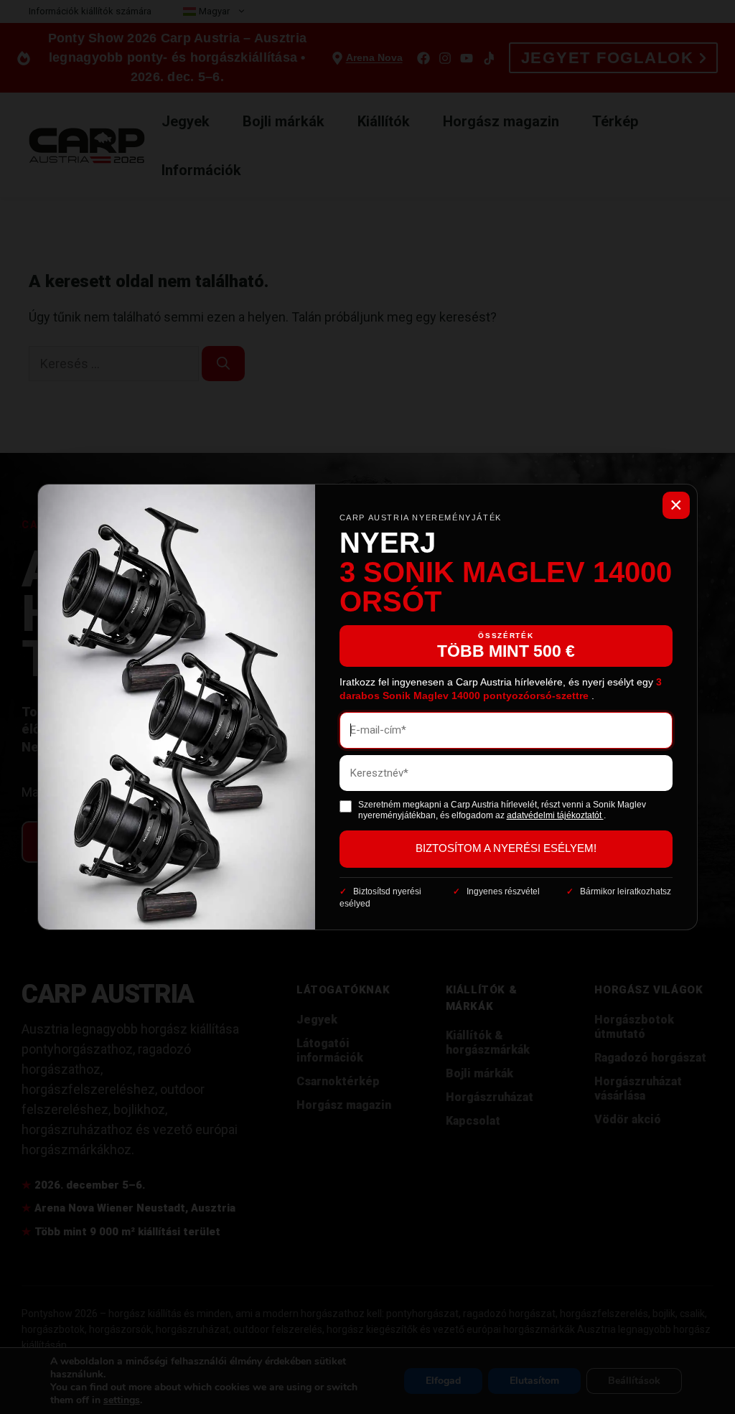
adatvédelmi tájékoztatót (555, 815)
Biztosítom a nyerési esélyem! (506, 848)
